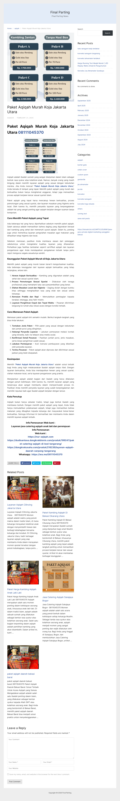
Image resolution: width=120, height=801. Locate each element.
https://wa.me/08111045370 (47, 454)
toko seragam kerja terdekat (88, 49)
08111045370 (31, 132)
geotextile (81, 179)
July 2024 (81, 145)
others (80, 209)
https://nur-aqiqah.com (40, 436)
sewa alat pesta (84, 218)
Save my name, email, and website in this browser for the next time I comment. (39, 774)
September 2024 (84, 135)
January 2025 (83, 115)
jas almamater (83, 184)
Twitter (37, 463)
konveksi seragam (85, 199)
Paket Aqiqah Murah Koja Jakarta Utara (54, 186)
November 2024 (84, 125)
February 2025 (83, 110)
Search (80, 29)
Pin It (57, 463)
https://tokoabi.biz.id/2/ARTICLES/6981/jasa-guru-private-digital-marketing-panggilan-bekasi (95, 232)
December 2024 (84, 120)
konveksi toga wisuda (86, 204)
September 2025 (84, 101)
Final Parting (60, 12)
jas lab (80, 189)
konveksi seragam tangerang (89, 53)
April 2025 (81, 106)
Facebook (26, 463)
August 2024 (82, 140)
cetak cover (82, 170)
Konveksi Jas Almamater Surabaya (91, 71)
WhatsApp (47, 463)
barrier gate (82, 165)
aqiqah (17, 28)
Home (9, 28)
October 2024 (83, 130)
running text (82, 214)
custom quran (83, 175)
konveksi (81, 194)
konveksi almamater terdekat (89, 58)
